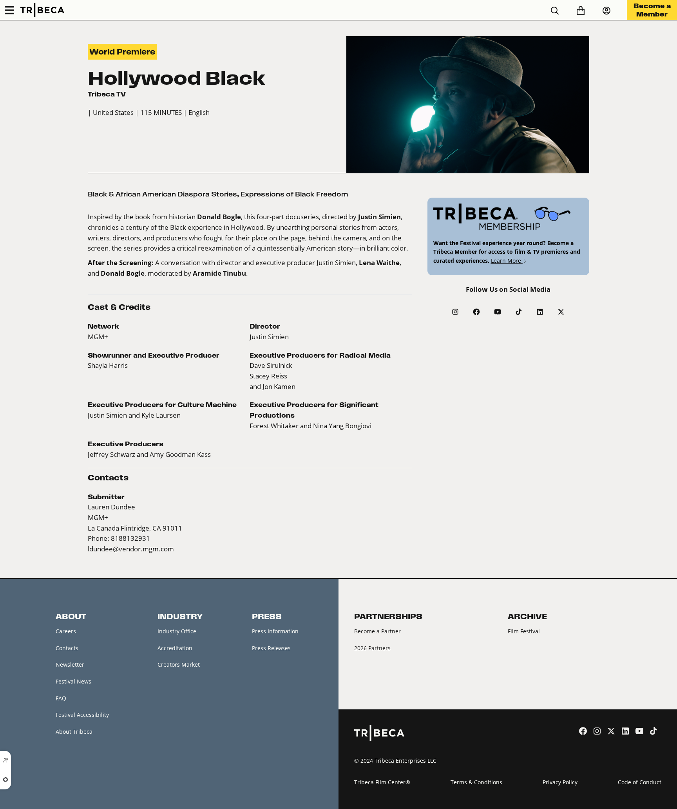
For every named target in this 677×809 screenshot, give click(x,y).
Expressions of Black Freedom (294, 194)
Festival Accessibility (82, 714)
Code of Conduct (639, 782)
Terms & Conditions (476, 782)
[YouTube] (498, 312)
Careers (66, 631)
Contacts (67, 648)
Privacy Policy (560, 782)
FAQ (61, 698)
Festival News (73, 681)
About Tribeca (74, 731)
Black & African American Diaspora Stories (162, 194)
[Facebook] (476, 312)
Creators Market (178, 664)
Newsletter (70, 664)
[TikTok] (519, 312)
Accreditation (174, 648)
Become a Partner (377, 631)
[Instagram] (455, 312)
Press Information (275, 631)
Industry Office (176, 631)
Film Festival (524, 631)
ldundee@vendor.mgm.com (131, 549)
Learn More (507, 260)
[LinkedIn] (540, 312)
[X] (561, 312)
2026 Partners (372, 648)
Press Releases (271, 648)
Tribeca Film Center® (382, 782)
